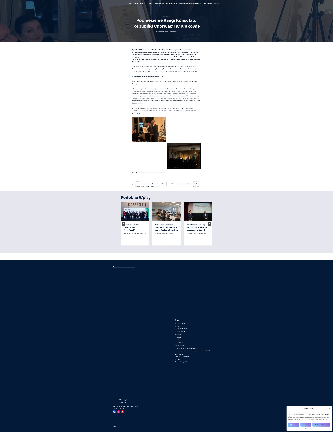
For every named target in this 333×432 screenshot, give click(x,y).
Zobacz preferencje (321, 424)
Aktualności (166, 16)
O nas (177, 326)
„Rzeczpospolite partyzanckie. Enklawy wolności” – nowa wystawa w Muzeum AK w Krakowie (148, 183)
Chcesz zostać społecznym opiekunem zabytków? (193, 351)
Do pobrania (208, 3)
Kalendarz (149, 3)
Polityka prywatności (182, 356)
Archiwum (179, 342)
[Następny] (209, 224)
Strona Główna (133, 3)
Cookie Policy (308, 428)
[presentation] (135, 211)
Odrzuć (306, 424)
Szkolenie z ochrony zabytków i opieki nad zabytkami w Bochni (197, 227)
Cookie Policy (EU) (181, 362)
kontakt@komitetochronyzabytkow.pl (125, 406)
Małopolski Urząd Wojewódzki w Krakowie (151, 172)
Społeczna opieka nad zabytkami (186, 348)
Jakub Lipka (193, 233)
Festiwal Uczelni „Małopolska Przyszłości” (131, 227)
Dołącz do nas (181, 331)
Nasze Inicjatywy (171, 3)
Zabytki (178, 337)
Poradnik (179, 340)
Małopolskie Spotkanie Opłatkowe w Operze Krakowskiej (186, 183)
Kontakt (216, 3)
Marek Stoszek (162, 233)
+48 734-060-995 (118, 409)
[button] (329, 408)
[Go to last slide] (123, 224)
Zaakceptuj (293, 424)
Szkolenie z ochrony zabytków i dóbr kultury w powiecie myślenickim (166, 227)
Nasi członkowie (181, 328)
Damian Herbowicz (163, 31)
